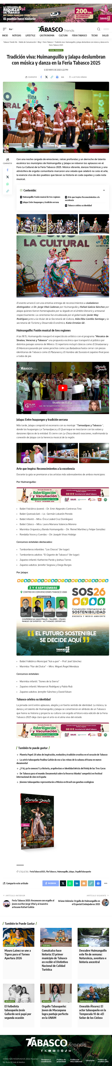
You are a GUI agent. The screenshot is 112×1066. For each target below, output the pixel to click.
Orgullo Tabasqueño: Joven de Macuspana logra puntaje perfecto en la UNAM (55, 1011)
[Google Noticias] (54, 1051)
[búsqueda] (99, 29)
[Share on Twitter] (46, 77)
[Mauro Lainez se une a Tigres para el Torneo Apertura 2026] (18, 937)
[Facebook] (41, 1051)
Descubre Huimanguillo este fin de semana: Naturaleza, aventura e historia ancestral (93, 956)
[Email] (84, 883)
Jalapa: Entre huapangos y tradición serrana (41, 202)
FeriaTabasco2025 (37, 871)
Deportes (10, 945)
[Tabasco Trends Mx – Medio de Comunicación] (56, 1042)
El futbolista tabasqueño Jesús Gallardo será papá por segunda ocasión (18, 1011)
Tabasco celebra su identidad (80, 205)
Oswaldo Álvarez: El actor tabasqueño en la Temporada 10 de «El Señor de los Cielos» (92, 1011)
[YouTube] (50, 1051)
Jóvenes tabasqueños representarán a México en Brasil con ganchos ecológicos (57, 782)
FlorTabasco (51, 871)
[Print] (57, 77)
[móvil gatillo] (5, 29)
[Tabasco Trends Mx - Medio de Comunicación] (56, 29)
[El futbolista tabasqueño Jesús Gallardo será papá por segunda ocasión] (18, 993)
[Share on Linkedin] (77, 883)
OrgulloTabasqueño (83, 871)
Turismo (46, 945)
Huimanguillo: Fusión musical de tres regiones (41, 197)
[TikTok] (66, 1051)
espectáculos (86, 1001)
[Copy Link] (51, 77)
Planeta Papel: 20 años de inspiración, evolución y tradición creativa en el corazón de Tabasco (63, 754)
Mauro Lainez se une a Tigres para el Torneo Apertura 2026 (18, 954)
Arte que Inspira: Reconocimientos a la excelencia (82, 198)
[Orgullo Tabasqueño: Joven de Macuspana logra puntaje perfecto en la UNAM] (56, 993)
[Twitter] (45, 1051)
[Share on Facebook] (40, 77)
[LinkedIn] (70, 1051)
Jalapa (71, 871)
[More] (62, 77)
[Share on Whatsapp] (7, 183)
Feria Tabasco (56, 50)
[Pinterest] (62, 1051)
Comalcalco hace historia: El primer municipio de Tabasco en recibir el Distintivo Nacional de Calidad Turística (55, 960)
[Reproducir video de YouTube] (62, 388)
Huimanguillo (62, 871)
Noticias (47, 1001)
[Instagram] (58, 1051)
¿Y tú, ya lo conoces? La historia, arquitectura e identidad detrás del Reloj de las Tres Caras (63, 768)
